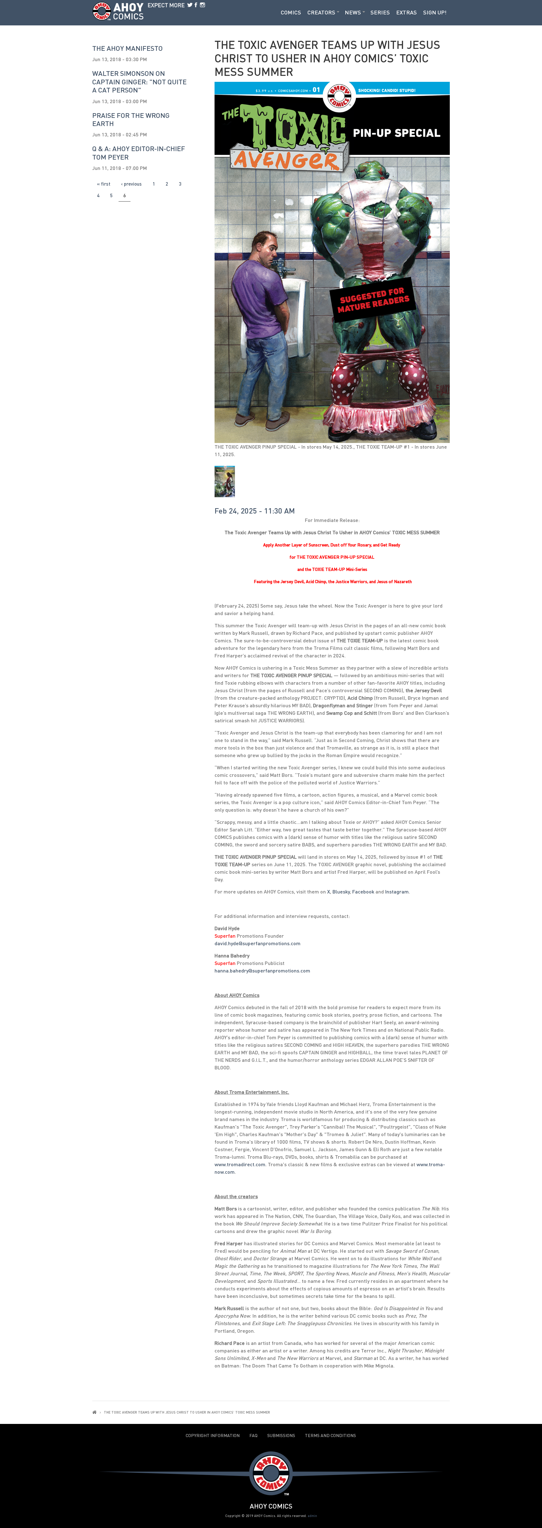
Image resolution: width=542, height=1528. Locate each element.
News (353, 12)
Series (380, 12)
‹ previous (131, 184)
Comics (291, 12)
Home (94, 1412)
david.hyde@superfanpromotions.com (257, 943)
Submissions (281, 1435)
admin (312, 1516)
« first (103, 184)
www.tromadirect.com (240, 1164)
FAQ (253, 1435)
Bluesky (341, 891)
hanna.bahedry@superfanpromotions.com (262, 970)
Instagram (397, 891)
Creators (321, 12)
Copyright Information (213, 1435)
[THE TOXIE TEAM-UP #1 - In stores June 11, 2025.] (225, 481)
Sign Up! (435, 12)
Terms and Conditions (330, 1435)
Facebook (363, 891)
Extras (406, 12)
